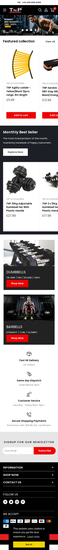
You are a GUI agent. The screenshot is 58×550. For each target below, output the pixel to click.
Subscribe (44, 450)
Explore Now (15, 152)
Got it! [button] (29, 544)
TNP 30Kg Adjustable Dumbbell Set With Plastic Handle (19, 207)
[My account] (46, 10)
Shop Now (17, 283)
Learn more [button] (33, 536)
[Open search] (40, 10)
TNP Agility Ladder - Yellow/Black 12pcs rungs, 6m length (18, 91)
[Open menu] (4, 10)
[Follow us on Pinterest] (23, 502)
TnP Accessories (15, 83)
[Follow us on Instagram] (17, 502)
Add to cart (21, 115)
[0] (52, 10)
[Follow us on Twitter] (11, 502)
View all (50, 41)
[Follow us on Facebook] (5, 502)
